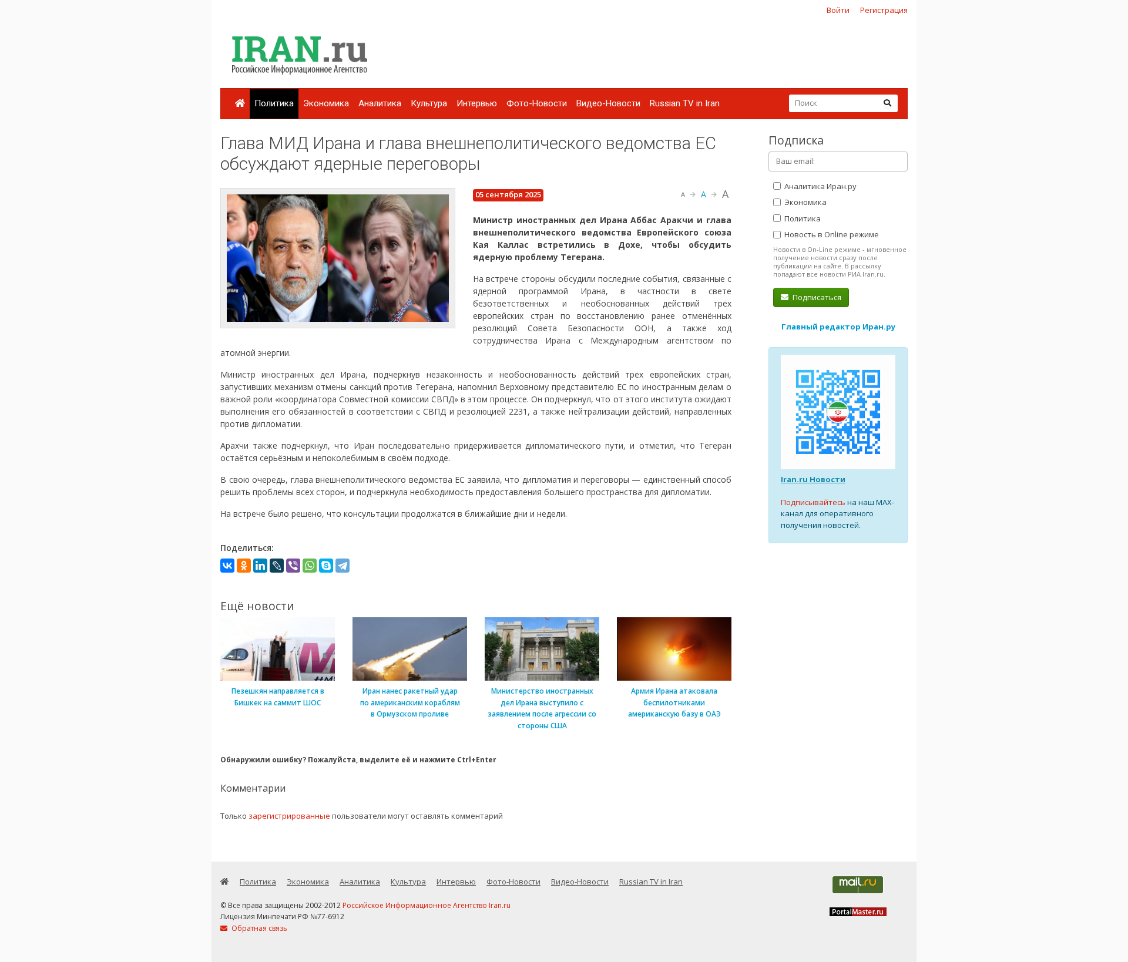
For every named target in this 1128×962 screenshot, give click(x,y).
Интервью (476, 103)
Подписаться (816, 297)
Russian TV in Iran (685, 103)
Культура (429, 103)
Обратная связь (258, 928)
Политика (274, 103)
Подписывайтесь (813, 502)
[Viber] (293, 566)
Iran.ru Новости (813, 479)
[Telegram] (342, 566)
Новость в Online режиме (831, 234)
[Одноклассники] (244, 566)
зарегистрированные (289, 815)
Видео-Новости (608, 103)
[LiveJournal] (277, 566)
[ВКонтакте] (227, 566)
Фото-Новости (536, 103)
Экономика (326, 103)
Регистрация (884, 10)
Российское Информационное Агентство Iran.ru (427, 905)
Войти (838, 10)
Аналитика (379, 103)
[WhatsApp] (310, 566)
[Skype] (326, 566)
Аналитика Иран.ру (820, 186)
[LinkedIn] (260, 566)
